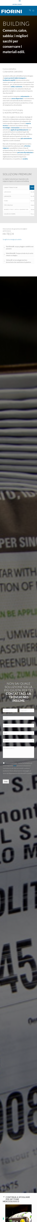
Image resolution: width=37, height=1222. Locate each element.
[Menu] (33, 10)
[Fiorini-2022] (13, 11)
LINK (14, 766)
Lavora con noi (17, 4)
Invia (5, 781)
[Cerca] (29, 10)
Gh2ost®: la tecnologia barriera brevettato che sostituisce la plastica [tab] (18, 261)
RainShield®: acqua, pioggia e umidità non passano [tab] (19, 247)
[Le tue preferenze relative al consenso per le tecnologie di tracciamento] (3, 1218)
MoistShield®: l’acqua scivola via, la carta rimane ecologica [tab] (19, 254)
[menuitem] (29, 10)
